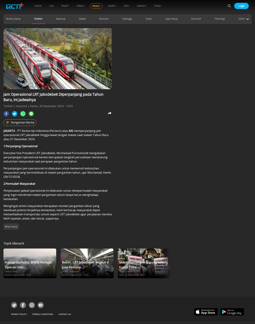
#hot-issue (11, 226)
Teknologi (220, 18)
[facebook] (6, 114)
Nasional (60, 18)
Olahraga (127, 18)
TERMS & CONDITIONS (42, 314)
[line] (31, 114)
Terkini (38, 18)
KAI (71, 131)
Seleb (149, 18)
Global (82, 18)
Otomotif (196, 18)
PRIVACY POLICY (19, 314)
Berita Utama (13, 18)
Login (241, 5)
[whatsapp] (23, 114)
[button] (166, 263)
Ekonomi (104, 18)
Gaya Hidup (171, 18)
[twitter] (14, 114)
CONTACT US (65, 314)
